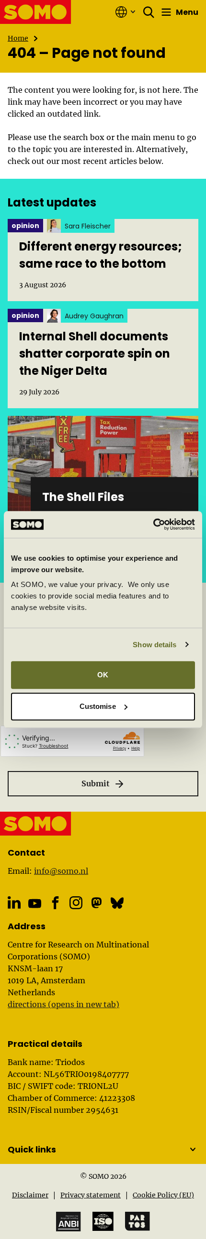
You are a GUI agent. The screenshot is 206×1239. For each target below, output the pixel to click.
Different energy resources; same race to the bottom (100, 255)
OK (102, 675)
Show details (154, 645)
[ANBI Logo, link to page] (68, 1221)
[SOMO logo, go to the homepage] (35, 12)
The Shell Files (83, 497)
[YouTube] (34, 903)
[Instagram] (75, 902)
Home (18, 38)
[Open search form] (149, 11)
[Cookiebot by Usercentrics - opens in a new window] (153, 524)
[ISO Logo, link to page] (103, 1221)
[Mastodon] (96, 902)
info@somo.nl (61, 871)
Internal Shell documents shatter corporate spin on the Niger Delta (94, 353)
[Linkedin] (14, 902)
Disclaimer (30, 1195)
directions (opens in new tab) (63, 1004)
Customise (98, 706)
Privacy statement (90, 1195)
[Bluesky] (117, 902)
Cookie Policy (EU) (163, 1195)
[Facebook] (55, 902)
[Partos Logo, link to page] (137, 1221)
